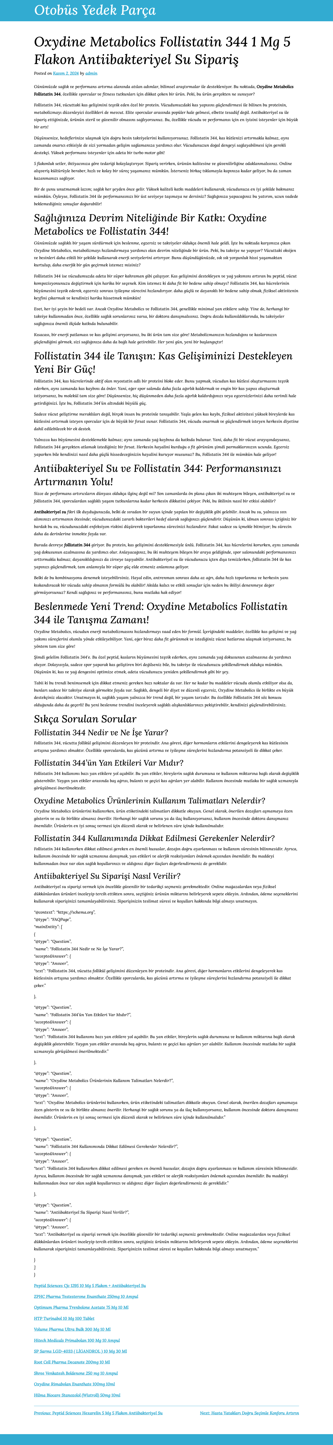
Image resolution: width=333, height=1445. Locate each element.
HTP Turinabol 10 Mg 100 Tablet (64, 1318)
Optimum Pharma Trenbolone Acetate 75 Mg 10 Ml (81, 1307)
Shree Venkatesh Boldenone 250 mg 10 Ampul (76, 1373)
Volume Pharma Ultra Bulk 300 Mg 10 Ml (72, 1329)
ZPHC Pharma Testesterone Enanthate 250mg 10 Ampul (86, 1296)
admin (91, 73)
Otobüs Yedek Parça (95, 9)
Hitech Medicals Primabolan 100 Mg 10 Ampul (77, 1340)
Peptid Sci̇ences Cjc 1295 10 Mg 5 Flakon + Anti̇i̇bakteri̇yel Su (90, 1285)
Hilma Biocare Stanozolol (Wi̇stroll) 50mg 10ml (77, 1395)
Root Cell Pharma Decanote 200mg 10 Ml (72, 1362)
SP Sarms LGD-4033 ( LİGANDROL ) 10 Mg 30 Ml (80, 1351)
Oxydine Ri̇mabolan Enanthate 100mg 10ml (74, 1384)
